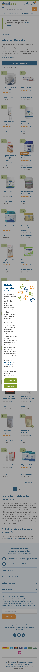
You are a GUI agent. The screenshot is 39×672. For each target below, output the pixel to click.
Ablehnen (10, 386)
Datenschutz (8, 362)
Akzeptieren (11, 380)
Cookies (8, 365)
